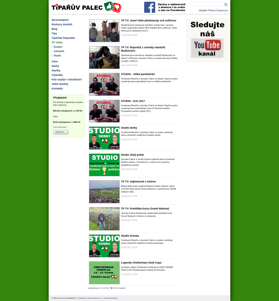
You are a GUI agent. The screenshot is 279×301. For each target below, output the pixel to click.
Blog (54, 28)
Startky (56, 70)
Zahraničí (59, 51)
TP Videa (57, 42)
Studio (57, 55)
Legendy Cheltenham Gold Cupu (141, 262)
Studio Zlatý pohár (132, 154)
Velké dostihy (60, 84)
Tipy (54, 33)
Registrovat (222, 10)
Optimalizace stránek (85, 298)
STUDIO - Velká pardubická (138, 74)
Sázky (55, 66)
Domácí (58, 47)
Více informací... (60, 127)
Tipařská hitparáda (63, 37)
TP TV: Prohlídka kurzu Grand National (145, 208)
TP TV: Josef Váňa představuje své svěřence (148, 20)
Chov (55, 61)
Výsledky (57, 75)
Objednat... (60, 132)
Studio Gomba (130, 235)
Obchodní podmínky (110, 298)
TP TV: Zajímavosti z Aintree (138, 181)
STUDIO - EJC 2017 (133, 101)
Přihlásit (211, 10)
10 (116, 288)
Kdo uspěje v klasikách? (67, 79)
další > (123, 288)
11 (118, 288)
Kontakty (57, 88)
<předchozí (93, 288)
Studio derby (129, 127)
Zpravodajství (60, 19)
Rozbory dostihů (62, 24)
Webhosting (61, 298)
